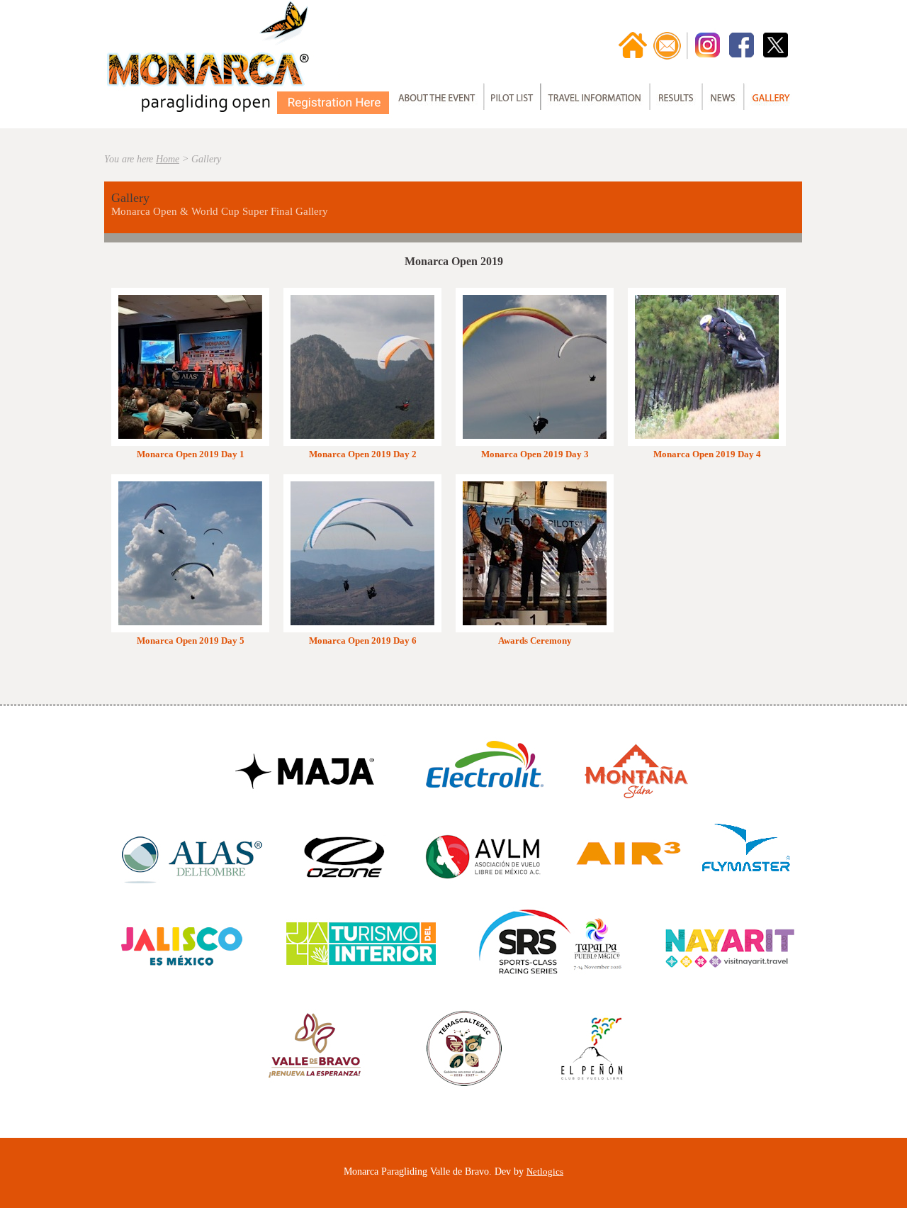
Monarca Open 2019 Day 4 (707, 454)
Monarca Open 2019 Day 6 (363, 640)
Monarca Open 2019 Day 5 (190, 640)
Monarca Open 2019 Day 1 (190, 454)
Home (167, 159)
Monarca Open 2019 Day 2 (363, 454)
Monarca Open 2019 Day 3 (535, 454)
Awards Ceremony (535, 640)
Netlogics (544, 1171)
